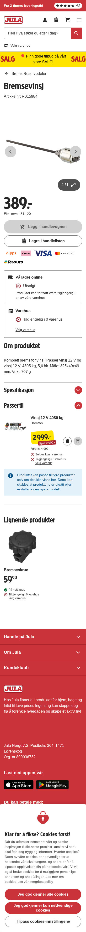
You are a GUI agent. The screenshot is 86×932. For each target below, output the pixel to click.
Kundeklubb (16, 667)
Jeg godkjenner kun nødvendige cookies (43, 907)
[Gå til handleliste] (56, 20)
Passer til (13, 405)
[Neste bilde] (75, 151)
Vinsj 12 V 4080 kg (56, 422)
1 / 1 (65, 185)
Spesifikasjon (19, 390)
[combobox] (43, 33)
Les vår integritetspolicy (35, 882)
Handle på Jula (19, 636)
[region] (43, 868)
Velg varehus (20, 45)
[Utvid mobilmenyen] (79, 20)
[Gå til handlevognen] (68, 20)
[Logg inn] (45, 20)
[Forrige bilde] (10, 151)
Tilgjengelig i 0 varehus (50, 461)
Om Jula (12, 652)
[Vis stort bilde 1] (43, 152)
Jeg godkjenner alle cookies (43, 894)
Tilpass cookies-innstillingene (43, 921)
